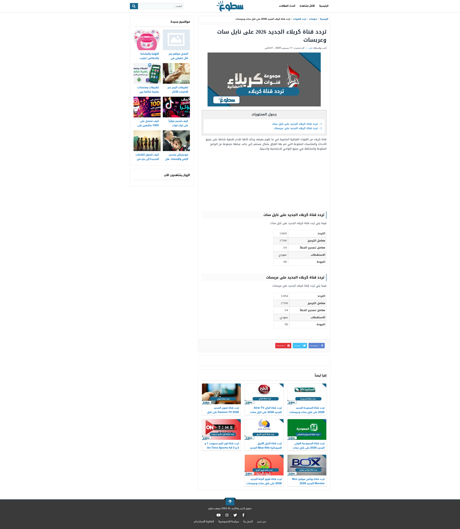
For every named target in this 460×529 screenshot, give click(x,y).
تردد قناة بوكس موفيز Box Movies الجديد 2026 (308, 481)
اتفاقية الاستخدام (204, 521)
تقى (310, 48)
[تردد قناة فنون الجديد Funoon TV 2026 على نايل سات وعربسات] (221, 394)
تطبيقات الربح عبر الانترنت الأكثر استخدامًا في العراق (176, 92)
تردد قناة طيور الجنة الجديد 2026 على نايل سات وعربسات (264, 481)
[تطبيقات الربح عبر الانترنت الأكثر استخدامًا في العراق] (176, 73)
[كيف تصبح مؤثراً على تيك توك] (176, 107)
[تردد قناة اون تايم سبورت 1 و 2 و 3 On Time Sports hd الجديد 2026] (221, 429)
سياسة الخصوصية (228, 521)
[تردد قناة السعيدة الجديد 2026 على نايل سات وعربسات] (307, 394)
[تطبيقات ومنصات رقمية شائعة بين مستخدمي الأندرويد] (147, 73)
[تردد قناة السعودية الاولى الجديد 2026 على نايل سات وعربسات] (307, 429)
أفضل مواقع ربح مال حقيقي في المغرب (178, 58)
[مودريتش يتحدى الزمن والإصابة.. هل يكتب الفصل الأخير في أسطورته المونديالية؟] (176, 140)
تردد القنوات (299, 19)
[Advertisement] (264, 181)
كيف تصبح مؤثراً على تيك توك (178, 123)
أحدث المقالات (287, 6)
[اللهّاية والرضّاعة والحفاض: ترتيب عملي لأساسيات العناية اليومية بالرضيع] (147, 39)
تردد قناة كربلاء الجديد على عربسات (298, 128)
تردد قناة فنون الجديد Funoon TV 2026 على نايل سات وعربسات (223, 412)
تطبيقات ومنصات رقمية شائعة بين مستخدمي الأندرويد (147, 92)
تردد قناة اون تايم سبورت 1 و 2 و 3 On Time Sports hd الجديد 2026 (221, 448)
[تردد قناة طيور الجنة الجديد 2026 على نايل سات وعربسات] (264, 465)
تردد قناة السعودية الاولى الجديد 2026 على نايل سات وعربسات (309, 448)
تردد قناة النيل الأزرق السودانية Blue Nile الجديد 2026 (266, 448)
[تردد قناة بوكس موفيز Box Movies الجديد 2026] (307, 465)
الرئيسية (323, 6)
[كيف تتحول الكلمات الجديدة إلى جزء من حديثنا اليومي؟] (147, 140)
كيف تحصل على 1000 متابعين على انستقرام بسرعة (148, 126)
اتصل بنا (248, 521)
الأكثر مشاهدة (307, 6)
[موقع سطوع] (230, 6)
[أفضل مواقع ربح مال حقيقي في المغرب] (176, 39)
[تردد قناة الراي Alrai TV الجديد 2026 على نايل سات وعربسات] (264, 394)
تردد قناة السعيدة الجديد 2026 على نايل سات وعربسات (307, 410)
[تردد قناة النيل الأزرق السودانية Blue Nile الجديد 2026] (264, 429)
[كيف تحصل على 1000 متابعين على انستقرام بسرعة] (147, 107)
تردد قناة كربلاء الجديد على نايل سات (297, 124)
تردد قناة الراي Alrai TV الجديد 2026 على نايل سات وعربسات (266, 412)
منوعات (313, 19)
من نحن (261, 521)
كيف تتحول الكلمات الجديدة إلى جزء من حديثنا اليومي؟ (147, 159)
